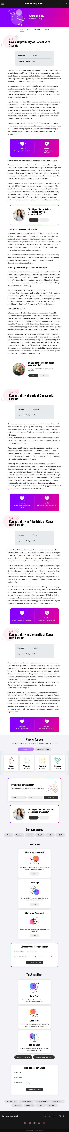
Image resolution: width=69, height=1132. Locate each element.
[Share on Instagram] (62, 3)
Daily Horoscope (11, 1101)
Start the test (51, 797)
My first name (18, 1072)
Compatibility (29, 1105)
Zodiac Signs (17, 1105)
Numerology (52, 1105)
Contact (51, 1116)
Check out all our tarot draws (43, 1057)
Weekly (30, 835)
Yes (34, 220)
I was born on (18, 1083)
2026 (50, 835)
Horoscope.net (34, 3)
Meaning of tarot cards (23, 1057)
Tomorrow (19, 835)
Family (46, 29)
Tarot (40, 1105)
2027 (60, 835)
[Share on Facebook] (66, 3)
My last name (18, 1078)
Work (28, 29)
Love (21, 29)
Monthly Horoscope (42, 1101)
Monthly (40, 835)
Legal (44, 1116)
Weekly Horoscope (26, 1101)
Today (8, 835)
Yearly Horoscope (57, 1101)
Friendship (37, 29)
